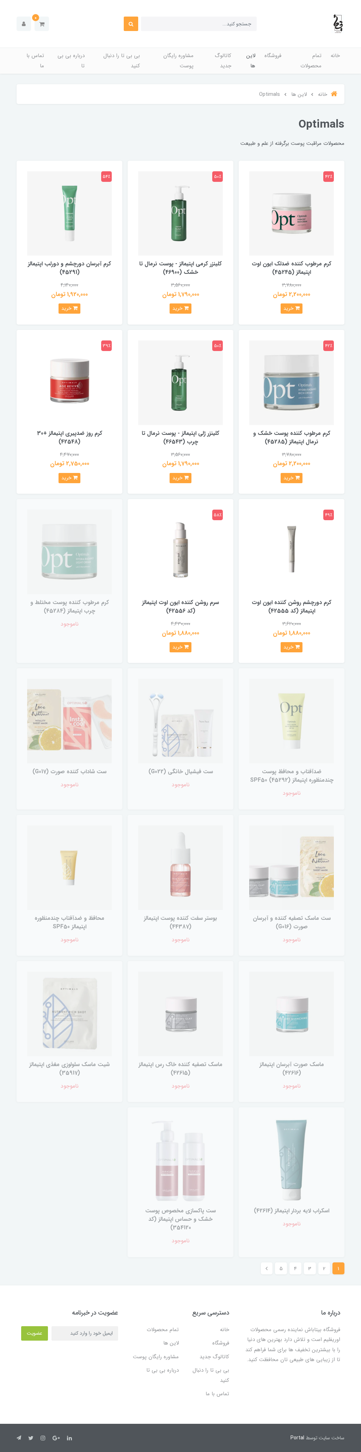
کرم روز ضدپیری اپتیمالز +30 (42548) (69, 437)
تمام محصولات (311, 60)
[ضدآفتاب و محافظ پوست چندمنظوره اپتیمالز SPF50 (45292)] (291, 720)
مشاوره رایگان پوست (178, 60)
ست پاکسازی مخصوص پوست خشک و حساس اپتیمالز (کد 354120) (180, 1219)
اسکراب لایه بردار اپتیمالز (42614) (291, 1210)
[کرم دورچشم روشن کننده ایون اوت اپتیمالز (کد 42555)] (291, 551)
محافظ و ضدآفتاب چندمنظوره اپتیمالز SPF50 (69, 922)
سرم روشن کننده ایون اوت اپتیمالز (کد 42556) (180, 606)
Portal (297, 1438)
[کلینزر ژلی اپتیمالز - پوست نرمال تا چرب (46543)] (180, 382)
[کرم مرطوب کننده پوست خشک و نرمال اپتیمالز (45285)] (291, 382)
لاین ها (250, 60)
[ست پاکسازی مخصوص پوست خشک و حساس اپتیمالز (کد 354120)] (180, 1160)
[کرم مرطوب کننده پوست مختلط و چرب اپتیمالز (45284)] (69, 551)
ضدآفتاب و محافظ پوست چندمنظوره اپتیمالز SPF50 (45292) (292, 776)
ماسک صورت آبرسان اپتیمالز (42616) (291, 1068)
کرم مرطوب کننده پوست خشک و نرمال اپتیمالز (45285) (291, 437)
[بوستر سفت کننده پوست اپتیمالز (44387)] (180, 867)
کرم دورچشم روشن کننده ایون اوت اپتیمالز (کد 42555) (291, 606)
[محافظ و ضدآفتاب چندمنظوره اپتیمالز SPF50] (69, 867)
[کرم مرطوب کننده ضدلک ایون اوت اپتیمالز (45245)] (291, 213)
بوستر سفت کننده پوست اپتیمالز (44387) (180, 922)
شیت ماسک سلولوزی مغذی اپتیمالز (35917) (69, 1068)
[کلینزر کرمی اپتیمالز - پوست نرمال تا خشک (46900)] (180, 213)
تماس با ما (35, 60)
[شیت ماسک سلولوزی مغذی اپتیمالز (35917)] (69, 1013)
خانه (335, 55)
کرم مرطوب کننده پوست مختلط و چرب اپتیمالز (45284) (69, 606)
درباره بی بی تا (71, 60)
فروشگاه (272, 55)
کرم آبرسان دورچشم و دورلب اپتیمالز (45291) (69, 268)
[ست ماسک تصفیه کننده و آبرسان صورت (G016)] (291, 867)
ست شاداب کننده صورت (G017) (69, 771)
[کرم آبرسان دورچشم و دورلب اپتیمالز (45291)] (69, 213)
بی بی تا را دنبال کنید (121, 60)
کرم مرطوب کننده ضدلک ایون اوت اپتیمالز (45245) (291, 268)
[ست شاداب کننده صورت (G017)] (69, 720)
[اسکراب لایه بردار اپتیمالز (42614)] (291, 1160)
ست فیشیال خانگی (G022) (180, 771)
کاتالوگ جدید (223, 60)
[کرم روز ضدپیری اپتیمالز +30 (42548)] (69, 382)
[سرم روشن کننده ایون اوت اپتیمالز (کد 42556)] (180, 551)
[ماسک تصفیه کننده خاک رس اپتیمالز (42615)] (180, 1013)
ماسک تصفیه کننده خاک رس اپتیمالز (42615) (180, 1068)
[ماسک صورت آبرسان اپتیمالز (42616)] (291, 1013)
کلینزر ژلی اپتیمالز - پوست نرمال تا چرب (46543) (180, 437)
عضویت (34, 1333)
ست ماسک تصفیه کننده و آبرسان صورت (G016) (292, 922)
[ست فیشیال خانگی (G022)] (180, 720)
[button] (42, 24)
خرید (289, 308)
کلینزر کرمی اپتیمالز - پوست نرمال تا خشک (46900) (180, 268)
